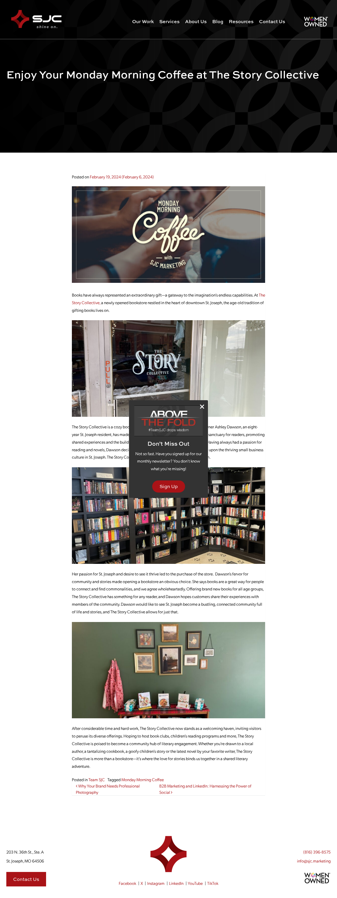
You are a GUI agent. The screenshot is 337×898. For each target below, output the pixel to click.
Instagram (156, 883)
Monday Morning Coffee (142, 779)
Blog (217, 21)
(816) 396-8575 (317, 852)
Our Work (143, 21)
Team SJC (96, 779)
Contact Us (272, 21)
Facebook (127, 883)
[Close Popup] (202, 406)
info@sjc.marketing (314, 861)
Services (169, 21)
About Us (196, 21)
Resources (241, 21)
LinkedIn (176, 883)
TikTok (212, 883)
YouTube (195, 883)
